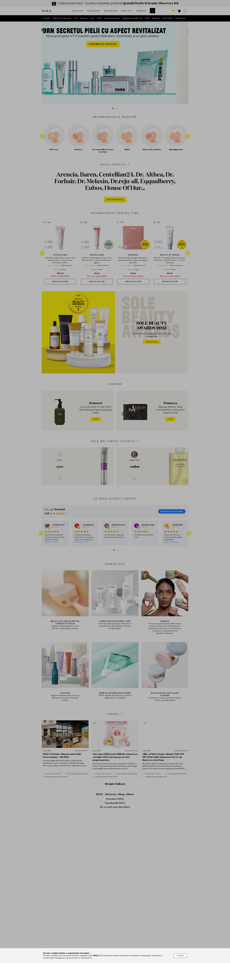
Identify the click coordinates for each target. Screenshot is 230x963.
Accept (180, 956)
